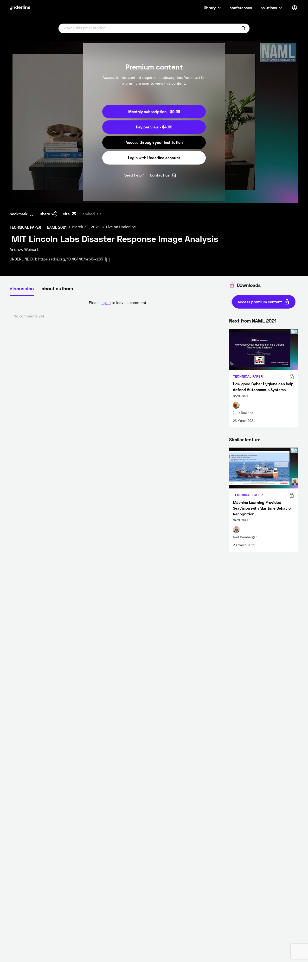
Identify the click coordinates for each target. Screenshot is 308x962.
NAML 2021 (264, 320)
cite (66, 213)
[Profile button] (294, 8)
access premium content (260, 301)
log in (106, 303)
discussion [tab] (22, 288)
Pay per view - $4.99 (154, 127)
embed (89, 213)
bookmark (18, 213)
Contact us (160, 175)
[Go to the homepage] (20, 7)
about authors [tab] (57, 288)
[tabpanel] (117, 309)
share (45, 213)
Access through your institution (154, 142)
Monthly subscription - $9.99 (154, 111)
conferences (241, 7)
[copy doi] (110, 259)
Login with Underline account (154, 157)
